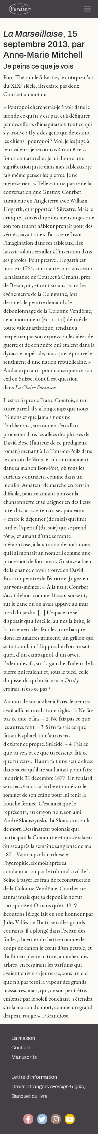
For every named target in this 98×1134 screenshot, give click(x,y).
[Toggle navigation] (87, 9)
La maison (23, 1038)
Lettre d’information (34, 1077)
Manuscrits (24, 1057)
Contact (20, 1047)
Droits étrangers (48, 1086)
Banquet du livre (29, 1096)
